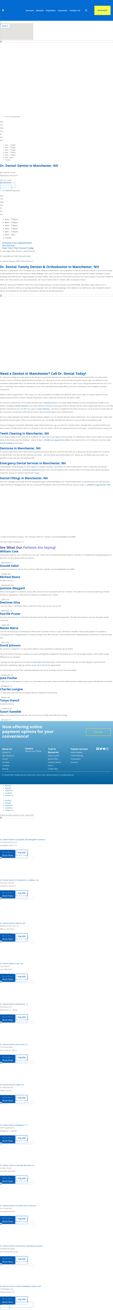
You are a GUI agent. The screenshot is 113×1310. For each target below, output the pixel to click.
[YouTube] (104, 748)
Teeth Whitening (77, 755)
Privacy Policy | (31, 775)
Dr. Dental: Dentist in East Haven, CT (14, 1044)
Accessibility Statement (66, 775)
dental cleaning (20, 406)
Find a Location (53, 755)
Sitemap (5, 769)
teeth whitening (44, 409)
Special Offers (53, 759)
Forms (50, 765)
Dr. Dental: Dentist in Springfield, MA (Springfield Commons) (22, 839)
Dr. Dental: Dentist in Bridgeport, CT (13, 1125)
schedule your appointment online (56, 440)
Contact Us (6, 752)
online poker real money (41, 662)
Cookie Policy (53, 769)
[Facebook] (97, 748)
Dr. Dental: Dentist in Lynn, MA (11, 963)
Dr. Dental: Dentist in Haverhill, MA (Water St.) (17, 1165)
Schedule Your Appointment (17, 242)
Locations (5, 765)
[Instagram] (107, 748)
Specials (8, 788)
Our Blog (5, 762)
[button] (98, 732)
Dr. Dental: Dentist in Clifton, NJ (11, 1085)
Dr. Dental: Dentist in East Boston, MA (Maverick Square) (21, 1246)
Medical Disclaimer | (52, 775)
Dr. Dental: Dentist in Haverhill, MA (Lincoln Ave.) (18, 1205)
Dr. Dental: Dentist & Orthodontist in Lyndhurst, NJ (19, 880)
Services (8, 785)
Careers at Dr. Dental (33, 751)
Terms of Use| (41, 775)
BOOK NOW (104, 11)
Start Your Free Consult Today (18, 248)
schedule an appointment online (99, 485)
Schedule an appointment (31, 470)
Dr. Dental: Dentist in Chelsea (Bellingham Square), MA (20, 1286)
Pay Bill (21, 855)
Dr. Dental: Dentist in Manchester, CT (14, 1004)
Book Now (51, 779)
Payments (9, 790)
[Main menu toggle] (86, 10)
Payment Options (54, 762)
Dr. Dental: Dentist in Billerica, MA (12, 923)
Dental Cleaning (76, 752)
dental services (50, 403)
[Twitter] (101, 748)
